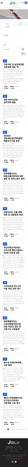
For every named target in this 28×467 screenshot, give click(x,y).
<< (2, 429)
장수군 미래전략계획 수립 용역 (12, 364)
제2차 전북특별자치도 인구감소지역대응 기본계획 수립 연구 (13, 400)
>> (26, 429)
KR (20, 2)
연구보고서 (7, 7)
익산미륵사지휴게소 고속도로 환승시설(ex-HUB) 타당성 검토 (14, 250)
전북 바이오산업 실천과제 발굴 (11, 101)
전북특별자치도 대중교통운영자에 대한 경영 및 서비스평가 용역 (14, 176)
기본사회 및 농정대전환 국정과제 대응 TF (14, 65)
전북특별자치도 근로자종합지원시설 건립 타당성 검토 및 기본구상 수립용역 (12, 325)
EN (23, 2)
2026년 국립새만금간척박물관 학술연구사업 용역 (13, 138)
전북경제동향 (7, 26)
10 (21, 429)
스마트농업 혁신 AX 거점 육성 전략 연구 (12, 287)
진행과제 (17, 7)
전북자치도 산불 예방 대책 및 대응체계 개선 (13, 213)
